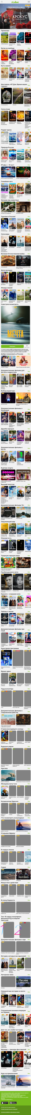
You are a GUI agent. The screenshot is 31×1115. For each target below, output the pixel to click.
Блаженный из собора (28, 896)
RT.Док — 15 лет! (7, 165)
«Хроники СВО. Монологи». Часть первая (12, 1026)
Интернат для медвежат (6, 213)
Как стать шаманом (3, 685)
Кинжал (17, 568)
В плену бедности (8, 900)
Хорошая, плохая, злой (20, 481)
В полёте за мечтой (11, 498)
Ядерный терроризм (19, 123)
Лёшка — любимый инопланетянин (20, 463)
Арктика (4, 768)
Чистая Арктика (16, 707)
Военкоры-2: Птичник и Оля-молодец (7, 519)
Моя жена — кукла (11, 743)
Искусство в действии (9, 883)
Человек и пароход (27, 863)
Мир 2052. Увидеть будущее (5, 766)
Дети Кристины (20, 79)
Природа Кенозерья (19, 161)
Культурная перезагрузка (27, 230)
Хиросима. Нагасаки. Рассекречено (4, 123)
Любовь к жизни (7, 611)
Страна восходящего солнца (12, 729)
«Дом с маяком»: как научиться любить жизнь (4, 463)
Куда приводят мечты (4, 625)
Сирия (3, 867)
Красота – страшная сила (10, 594)
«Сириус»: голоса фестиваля (4, 284)
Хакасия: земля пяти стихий (4, 161)
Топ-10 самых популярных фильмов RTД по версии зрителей (11, 918)
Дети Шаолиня (28, 462)
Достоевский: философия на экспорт (22, 405)
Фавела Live (3, 913)
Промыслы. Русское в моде (4, 230)
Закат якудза (27, 742)
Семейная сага (6, 181)
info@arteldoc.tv (9, 1099)
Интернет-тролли (11, 552)
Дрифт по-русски (4, 831)
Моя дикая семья (19, 213)
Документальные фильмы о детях (11, 448)
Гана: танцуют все (4, 302)
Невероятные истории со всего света (13, 992)
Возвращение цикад (12, 645)
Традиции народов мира (10, 556)
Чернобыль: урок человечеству (12, 123)
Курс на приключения (9, 1073)
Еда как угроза (4, 404)
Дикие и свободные (5, 781)
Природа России (7, 147)
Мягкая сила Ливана (11, 443)
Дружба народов (7, 429)
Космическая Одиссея (9, 801)
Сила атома (5, 109)
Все (29, 30)
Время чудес (6, 671)
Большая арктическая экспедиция (23, 781)
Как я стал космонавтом (27, 815)
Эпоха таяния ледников (19, 535)
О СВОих (18, 1025)
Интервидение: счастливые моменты (20, 443)
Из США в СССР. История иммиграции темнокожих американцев (4, 1045)
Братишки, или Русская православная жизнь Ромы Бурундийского (4, 249)
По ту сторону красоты (21, 725)
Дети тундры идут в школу (19, 386)
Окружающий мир (8, 522)
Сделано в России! (8, 216)
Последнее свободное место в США (4, 645)
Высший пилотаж (7, 484)
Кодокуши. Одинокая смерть (4, 743)
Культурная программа (10, 648)
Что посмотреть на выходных (12, 818)
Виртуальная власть (3, 552)
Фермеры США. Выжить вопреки (8, 952)
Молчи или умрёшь (20, 846)
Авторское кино (7, 975)
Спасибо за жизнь (4, 143)
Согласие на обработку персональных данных (10, 1112)
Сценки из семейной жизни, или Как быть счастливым (4, 196)
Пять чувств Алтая (11, 161)
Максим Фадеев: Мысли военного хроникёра (20, 424)
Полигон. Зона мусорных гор (4, 535)
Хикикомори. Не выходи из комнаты (12, 284)
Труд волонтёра (7, 689)
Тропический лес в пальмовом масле (22, 953)
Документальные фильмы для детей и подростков (12, 371)
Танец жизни (11, 895)
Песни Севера (19, 987)
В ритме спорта (7, 468)
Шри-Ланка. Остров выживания (22, 913)
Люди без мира (19, 518)
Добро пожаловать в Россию (12, 354)
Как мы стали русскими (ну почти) (19, 195)
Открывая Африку (8, 833)
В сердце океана (7, 850)
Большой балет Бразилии (12, 302)
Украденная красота (3, 1007)
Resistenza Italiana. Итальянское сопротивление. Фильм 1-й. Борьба (18, 1070)
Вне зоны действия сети (20, 863)
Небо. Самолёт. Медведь (28, 386)
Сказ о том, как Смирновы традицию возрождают (12, 196)
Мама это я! (3, 79)
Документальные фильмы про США (12, 630)
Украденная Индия (19, 62)
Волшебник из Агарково (27, 685)
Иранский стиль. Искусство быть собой (12, 608)
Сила (2, 707)
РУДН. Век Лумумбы (27, 443)
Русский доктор (4, 104)
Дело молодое (6, 270)
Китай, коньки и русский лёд (7, 178)
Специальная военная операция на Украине (13, 1011)
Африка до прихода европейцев (11, 62)
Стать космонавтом (19, 815)
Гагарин (10, 814)
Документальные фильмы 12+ (12, 505)
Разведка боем (16, 590)
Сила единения (4, 267)
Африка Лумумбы (19, 44)
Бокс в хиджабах (20, 797)
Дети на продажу (12, 1006)
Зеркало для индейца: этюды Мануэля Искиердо (4, 387)
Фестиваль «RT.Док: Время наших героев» (14, 85)
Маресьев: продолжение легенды (27, 498)
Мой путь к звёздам (3, 815)
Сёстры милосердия (19, 144)
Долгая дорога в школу (20, 970)
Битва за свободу (7, 48)
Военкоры (27, 423)
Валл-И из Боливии (11, 386)
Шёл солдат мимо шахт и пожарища (6, 591)
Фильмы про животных (10, 200)
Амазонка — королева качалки (27, 798)
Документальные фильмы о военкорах (11, 409)
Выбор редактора (8, 391)
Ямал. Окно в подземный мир (12, 535)
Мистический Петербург (19, 685)
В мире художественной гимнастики (6, 482)
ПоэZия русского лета (9, 572)
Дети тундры (11, 462)
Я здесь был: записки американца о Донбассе (12, 425)
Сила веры (5, 234)
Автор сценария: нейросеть (20, 284)
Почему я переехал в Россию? (22, 178)
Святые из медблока (27, 144)
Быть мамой (5, 66)
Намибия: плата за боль (5, 846)
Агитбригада (26, 1068)
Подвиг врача (6, 130)
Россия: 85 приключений (27, 161)
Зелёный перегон (4, 43)
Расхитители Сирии (5, 880)
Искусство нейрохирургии (12, 144)
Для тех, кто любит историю (12, 1030)
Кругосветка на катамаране (22, 831)
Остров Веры (11, 247)
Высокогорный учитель (20, 302)
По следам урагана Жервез (4, 443)
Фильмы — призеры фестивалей (13, 1049)
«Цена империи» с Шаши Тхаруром (4, 62)
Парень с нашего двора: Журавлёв (4, 424)
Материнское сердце (12, 79)
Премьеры (5, 31)
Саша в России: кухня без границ (22, 367)
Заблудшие (18, 880)
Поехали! (14, 104)
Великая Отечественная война (12, 254)
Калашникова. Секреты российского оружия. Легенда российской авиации (4, 500)
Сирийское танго (20, 895)
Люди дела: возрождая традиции (19, 230)
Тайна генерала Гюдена (20, 1044)
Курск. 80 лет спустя (27, 1026)
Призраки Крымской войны (12, 1044)
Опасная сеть (6, 538)
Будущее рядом (7, 746)
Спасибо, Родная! (4, 367)
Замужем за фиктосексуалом (20, 743)
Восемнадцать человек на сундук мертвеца (8, 1087)
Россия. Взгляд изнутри (12, 44)
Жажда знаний (6, 288)
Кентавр (3, 987)
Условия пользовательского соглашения (9, 1109)
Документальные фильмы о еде (13, 939)
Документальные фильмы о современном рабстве (11, 711)
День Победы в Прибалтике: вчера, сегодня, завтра (23, 267)
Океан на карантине (11, 863)
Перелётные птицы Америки (20, 645)
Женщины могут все (9, 784)
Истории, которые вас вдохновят (13, 956)
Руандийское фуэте (3, 896)
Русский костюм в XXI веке (4, 608)
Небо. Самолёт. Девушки (20, 498)
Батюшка (19, 247)
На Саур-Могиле (27, 590)
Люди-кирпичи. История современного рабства (6, 726)
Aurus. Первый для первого (12, 230)
